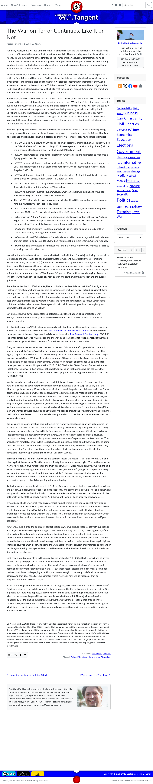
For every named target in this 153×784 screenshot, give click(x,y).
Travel (136, 212)
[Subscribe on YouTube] (135, 86)
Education (82, 657)
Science (134, 201)
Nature (135, 186)
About (4, 4)
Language (126, 171)
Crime (73, 657)
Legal (148, 773)
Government (129, 151)
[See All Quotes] (131, 250)
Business (130, 113)
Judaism (135, 167)
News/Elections (19, 4)
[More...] (25, 654)
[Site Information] (120, 5)
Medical (131, 175)
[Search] (149, 5)
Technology (132, 206)
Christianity (133, 118)
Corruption (123, 129)
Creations (36, 4)
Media (121, 175)
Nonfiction (97, 653)
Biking (136, 108)
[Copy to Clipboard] (20, 654)
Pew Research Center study (84, 334)
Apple (120, 108)
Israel (127, 167)
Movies (119, 186)
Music (126, 186)
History (91, 657)
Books (120, 113)
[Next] (143, 250)
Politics (124, 200)
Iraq (139, 162)
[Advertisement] (76, 738)
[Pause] (140, 250)
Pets (128, 194)
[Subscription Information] (141, 86)
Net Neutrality (124, 190)
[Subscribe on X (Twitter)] (125, 86)
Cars (120, 118)
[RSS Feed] (120, 86)
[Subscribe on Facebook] (130, 86)
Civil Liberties (128, 124)
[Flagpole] (112, 5)
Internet (129, 162)
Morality (133, 180)
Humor (47, 4)
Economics (124, 135)
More (58, 4)
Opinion (107, 653)
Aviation (127, 108)
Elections (125, 145)
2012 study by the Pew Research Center (68, 330)
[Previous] (136, 250)
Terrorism (106, 657)
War (120, 216)
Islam (97, 657)
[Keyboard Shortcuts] (116, 5)
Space (120, 206)
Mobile (121, 180)
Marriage (135, 171)
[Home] (76, 5)
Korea (119, 171)
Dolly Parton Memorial (130, 43)
